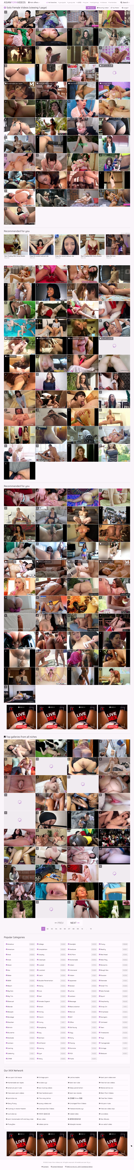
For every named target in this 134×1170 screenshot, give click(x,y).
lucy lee (85, 2)
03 (52, 929)
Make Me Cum (110, 256)
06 (65, 929)
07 (69, 929)
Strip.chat (6, 257)
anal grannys (95, 2)
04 (56, 929)
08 (73, 929)
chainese (104, 2)
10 (82, 929)
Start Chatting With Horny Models (14, 256)
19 (91, 929)
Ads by (125, 233)
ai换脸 (79, 2)
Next (73, 923)
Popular (91, 8)
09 (78, 929)
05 (60, 929)
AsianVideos (15, 2)
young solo (71, 2)
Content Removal (57, 1167)
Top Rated (115, 8)
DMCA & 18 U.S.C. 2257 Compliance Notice (79, 1167)
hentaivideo (113, 2)
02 (47, 929)
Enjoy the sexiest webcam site (39, 256)
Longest (125, 8)
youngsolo (62, 2)
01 (43, 929)
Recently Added (103, 8)
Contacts (46, 1167)
